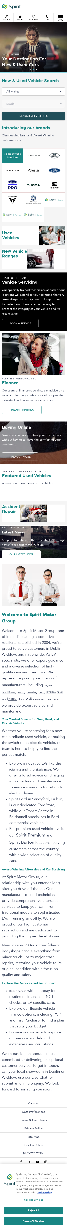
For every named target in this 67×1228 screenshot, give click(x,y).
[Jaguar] (33, 155)
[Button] (54, 170)
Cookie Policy (33, 1145)
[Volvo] (12, 170)
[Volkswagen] (33, 200)
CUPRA (12, 699)
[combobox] (33, 91)
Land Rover (8, 692)
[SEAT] (54, 185)
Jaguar (48, 685)
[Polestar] (33, 170)
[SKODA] (33, 185)
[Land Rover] (54, 155)
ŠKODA (50, 692)
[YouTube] (38, 1162)
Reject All (33, 1210)
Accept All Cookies (33, 1221)
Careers (33, 1103)
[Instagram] (46, 1162)
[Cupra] (12, 200)
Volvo (21, 692)
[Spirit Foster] (54, 200)
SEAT (60, 692)
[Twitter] (29, 1162)
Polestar (31, 692)
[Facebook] (21, 1162)
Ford (41, 692)
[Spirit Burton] (33, 214)
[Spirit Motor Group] (11, 6)
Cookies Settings (33, 1199)
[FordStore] (12, 185)
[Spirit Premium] (12, 214)
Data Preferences (33, 1112)
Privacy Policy (33, 1128)
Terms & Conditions (33, 1120)
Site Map (34, 1137)
